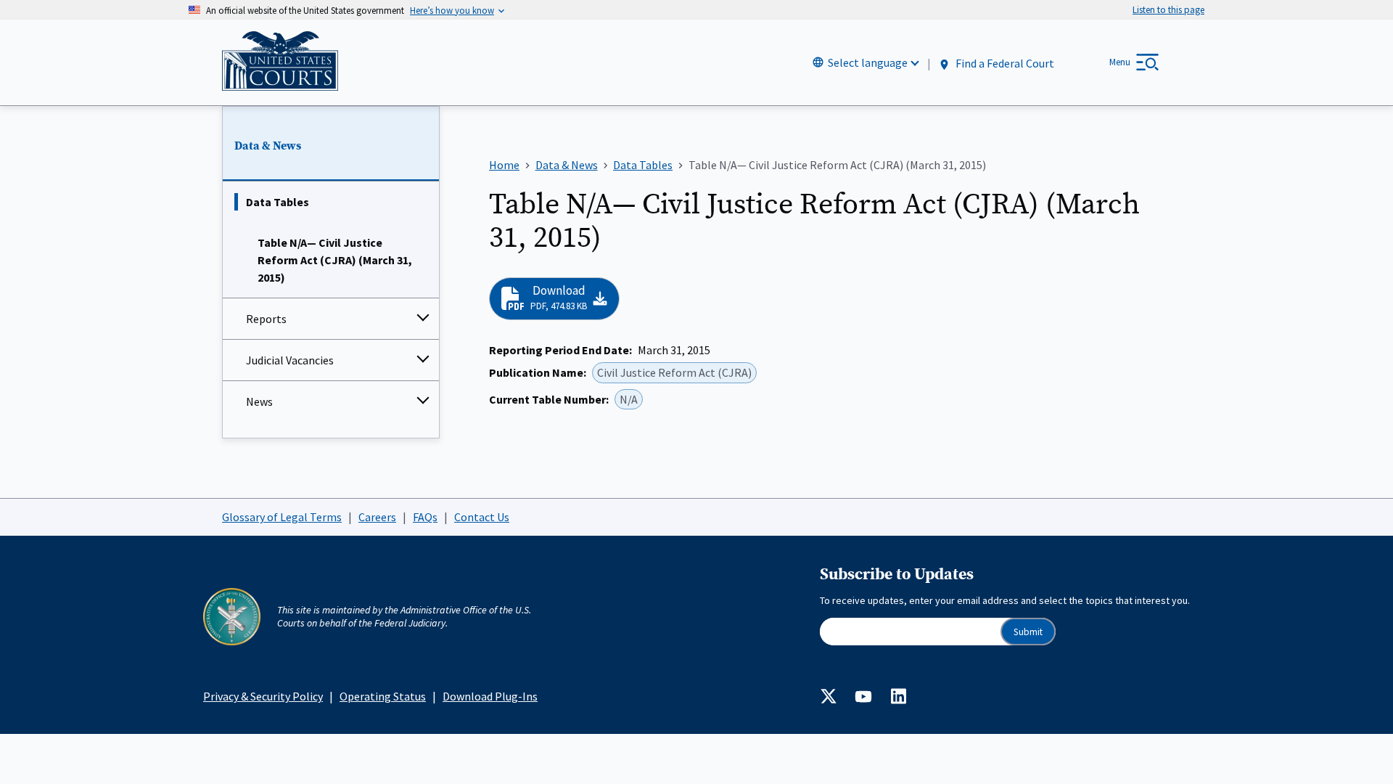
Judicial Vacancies (290, 360)
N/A (629, 399)
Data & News (267, 146)
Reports (266, 318)
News (259, 401)
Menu (1119, 62)
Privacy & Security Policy (263, 696)
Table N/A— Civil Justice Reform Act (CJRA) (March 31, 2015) (335, 260)
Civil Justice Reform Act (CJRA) (674, 372)
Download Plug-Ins (490, 696)
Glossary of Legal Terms (282, 517)
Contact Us (481, 517)
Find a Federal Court (1003, 63)
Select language (868, 62)
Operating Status (383, 696)
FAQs (425, 517)
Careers (377, 517)
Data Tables (277, 202)
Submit (1028, 632)
